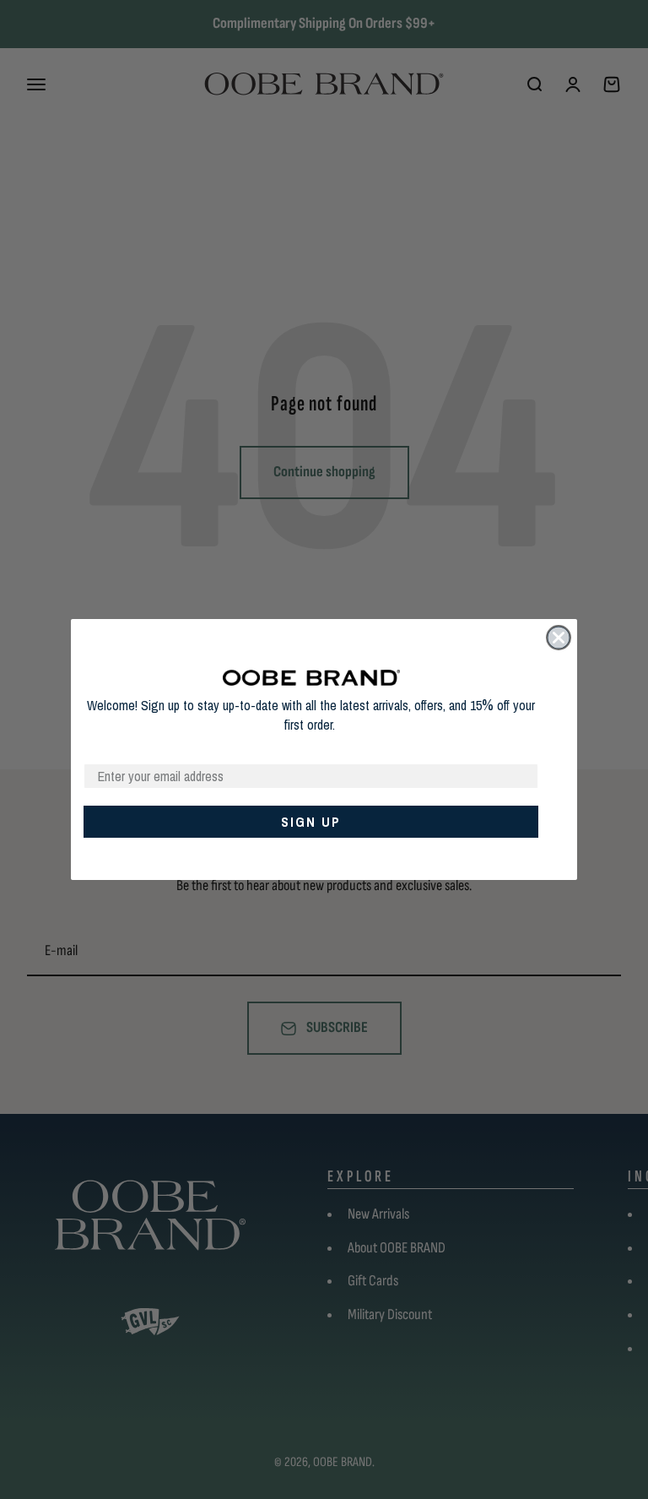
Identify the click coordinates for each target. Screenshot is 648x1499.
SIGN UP (311, 821)
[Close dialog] (558, 637)
